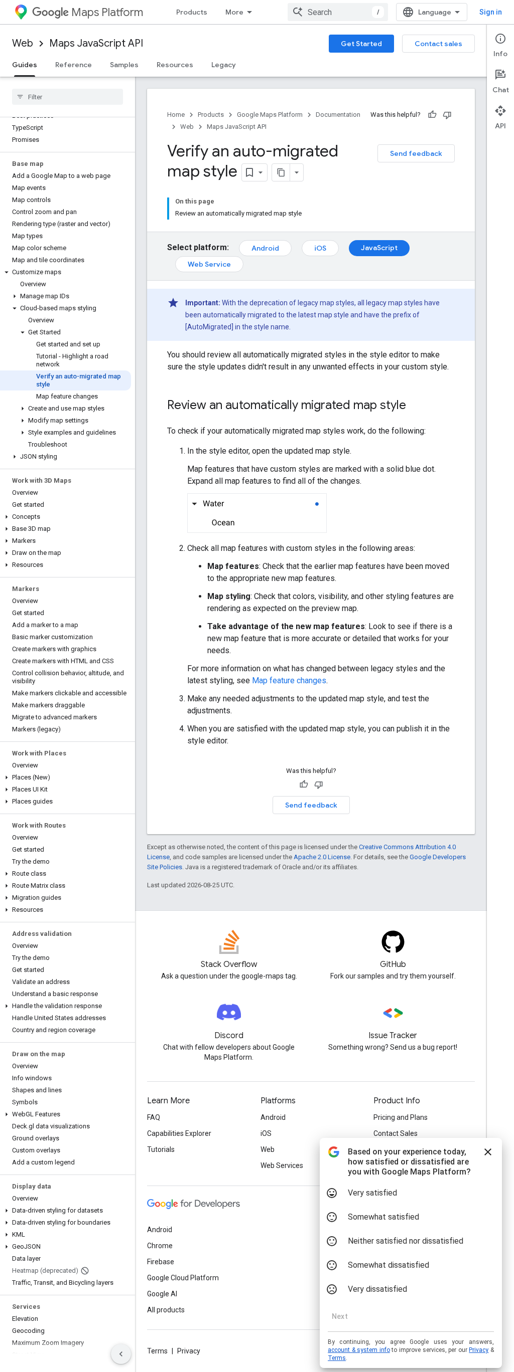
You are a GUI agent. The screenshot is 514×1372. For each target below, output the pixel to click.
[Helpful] (432, 114)
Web (22, 43)
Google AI (162, 1294)
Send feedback (416, 153)
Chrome (160, 1246)
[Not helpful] (447, 114)
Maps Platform (107, 12)
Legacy (223, 64)
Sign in (490, 12)
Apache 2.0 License (322, 857)
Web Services (282, 1165)
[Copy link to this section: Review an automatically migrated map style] (416, 406)
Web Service (209, 264)
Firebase (160, 1262)
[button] (65, 272)
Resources (175, 64)
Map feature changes (289, 680)
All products (166, 1310)
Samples (124, 64)
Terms (157, 1351)
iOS (320, 248)
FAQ (153, 1117)
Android (265, 248)
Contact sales (438, 43)
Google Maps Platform (270, 114)
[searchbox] (67, 97)
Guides (24, 64)
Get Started (361, 43)
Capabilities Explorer (179, 1133)
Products (191, 12)
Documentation (338, 114)
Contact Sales (395, 1133)
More (234, 12)
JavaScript (379, 247)
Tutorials (161, 1149)
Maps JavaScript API (96, 43)
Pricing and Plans (400, 1117)
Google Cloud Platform (183, 1278)
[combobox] (338, 12)
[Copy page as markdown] (281, 172)
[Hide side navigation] (121, 1354)
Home (176, 114)
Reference (73, 64)
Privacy (188, 1351)
